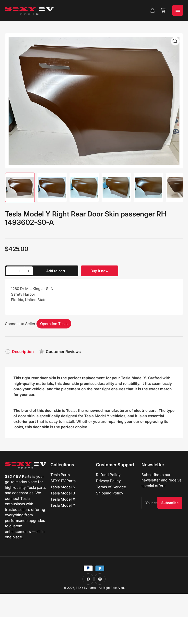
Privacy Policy (108, 480)
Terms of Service (111, 487)
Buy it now (99, 271)
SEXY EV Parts (63, 480)
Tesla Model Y (62, 505)
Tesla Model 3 (62, 493)
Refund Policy (108, 474)
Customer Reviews (63, 351)
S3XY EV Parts (86, 588)
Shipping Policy (109, 493)
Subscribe (169, 503)
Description (23, 351)
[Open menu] (177, 10)
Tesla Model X (62, 499)
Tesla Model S (62, 487)
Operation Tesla (54, 323)
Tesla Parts (60, 474)
